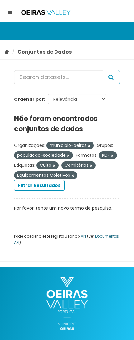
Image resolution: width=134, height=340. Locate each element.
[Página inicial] (7, 51)
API (83, 236)
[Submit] (111, 77)
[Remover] (89, 145)
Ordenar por (29, 99)
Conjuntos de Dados (44, 51)
